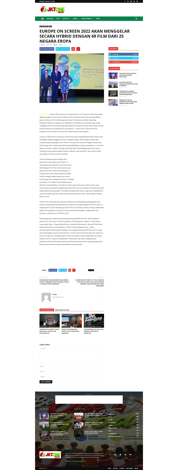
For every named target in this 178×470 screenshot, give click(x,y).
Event (98, 18)
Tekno (110, 425)
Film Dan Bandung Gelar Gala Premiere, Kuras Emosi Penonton (94, 331)
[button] (136, 18)
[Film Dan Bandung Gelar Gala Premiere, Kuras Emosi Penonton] (94, 321)
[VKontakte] (134, 1)
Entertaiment (86, 18)
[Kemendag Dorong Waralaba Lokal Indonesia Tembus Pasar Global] (113, 102)
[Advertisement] (105, 9)
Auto (58, 18)
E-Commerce (112, 433)
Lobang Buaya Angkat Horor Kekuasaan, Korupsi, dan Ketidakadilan (49, 331)
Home (109, 468)
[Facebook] (124, 1)
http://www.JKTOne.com (57, 297)
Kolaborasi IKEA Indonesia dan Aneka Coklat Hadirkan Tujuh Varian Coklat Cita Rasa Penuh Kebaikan (54, 282)
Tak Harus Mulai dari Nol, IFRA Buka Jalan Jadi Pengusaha (128, 75)
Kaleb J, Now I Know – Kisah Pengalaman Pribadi (94, 432)
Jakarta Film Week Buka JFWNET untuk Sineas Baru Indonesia (70, 331)
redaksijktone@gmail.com (79, 461)
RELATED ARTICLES (47, 310)
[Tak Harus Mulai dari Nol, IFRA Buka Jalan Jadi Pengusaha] (113, 76)
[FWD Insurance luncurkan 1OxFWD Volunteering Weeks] (78, 416)
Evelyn (43, 44)
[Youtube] (137, 1)
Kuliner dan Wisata (115, 436)
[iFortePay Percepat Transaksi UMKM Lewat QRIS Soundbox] (113, 84)
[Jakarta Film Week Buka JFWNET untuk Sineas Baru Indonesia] (72, 321)
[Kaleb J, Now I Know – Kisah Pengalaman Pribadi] (78, 434)
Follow (135, 54)
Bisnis (75, 18)
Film (50, 26)
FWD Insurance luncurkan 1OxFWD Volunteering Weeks (93, 415)
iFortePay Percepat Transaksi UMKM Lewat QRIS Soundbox (128, 83)
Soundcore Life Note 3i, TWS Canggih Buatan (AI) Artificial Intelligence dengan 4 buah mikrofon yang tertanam (90, 283)
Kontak (115, 468)
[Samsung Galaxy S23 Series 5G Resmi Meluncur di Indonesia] (78, 425)
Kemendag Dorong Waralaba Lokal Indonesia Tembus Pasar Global (128, 101)
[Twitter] (131, 1)
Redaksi (122, 468)
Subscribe (134, 62)
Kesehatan (112, 422)
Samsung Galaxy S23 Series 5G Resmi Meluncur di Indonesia (94, 424)
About (137, 468)
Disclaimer (129, 468)
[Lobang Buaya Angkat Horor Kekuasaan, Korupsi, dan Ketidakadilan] (49, 321)
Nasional (50, 18)
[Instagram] (128, 1)
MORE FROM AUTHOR (62, 310)
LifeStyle (65, 18)
